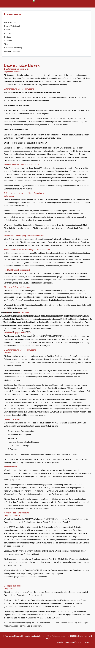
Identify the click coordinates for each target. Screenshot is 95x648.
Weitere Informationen (42, 335)
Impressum (57, 335)
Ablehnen (26, 331)
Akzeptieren (9, 331)
